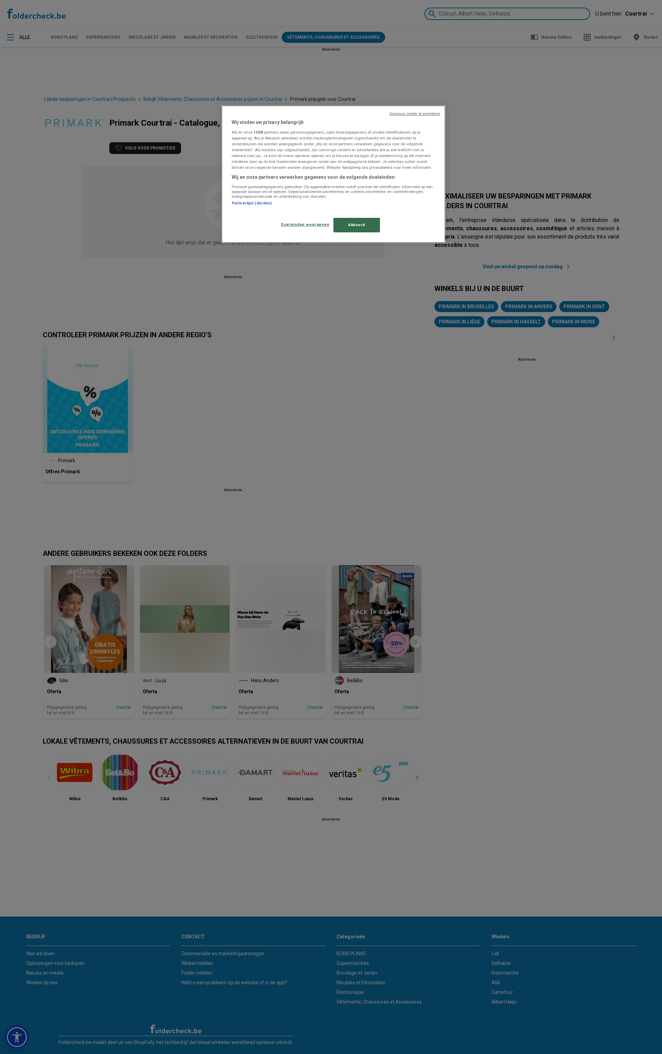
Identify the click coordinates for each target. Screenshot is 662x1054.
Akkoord (356, 224)
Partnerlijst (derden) (252, 203)
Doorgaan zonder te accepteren (415, 114)
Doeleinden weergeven (305, 224)
